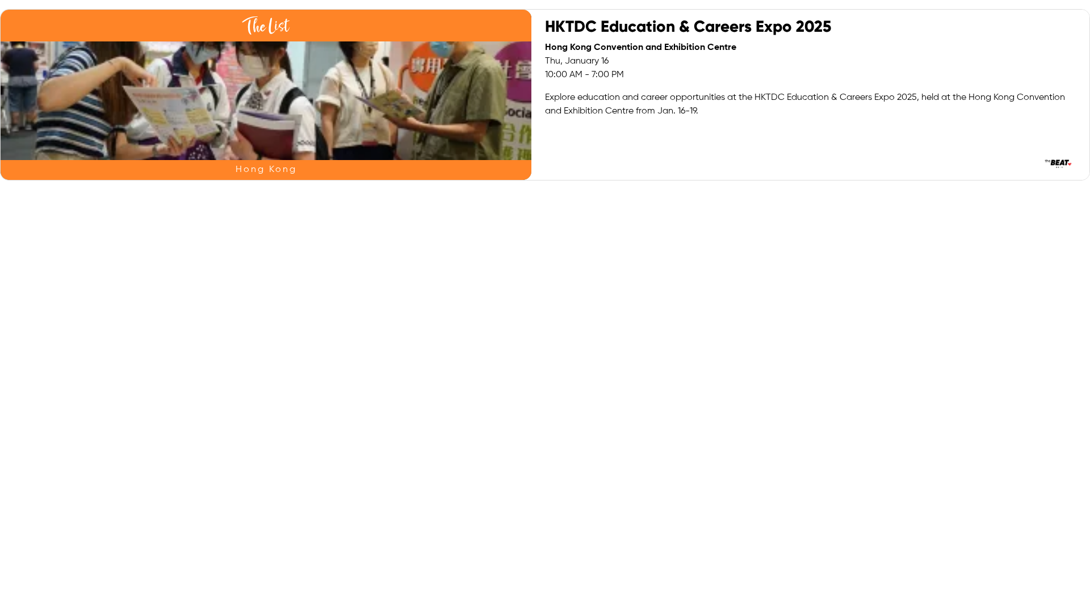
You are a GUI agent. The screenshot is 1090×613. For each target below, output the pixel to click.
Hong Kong (266, 169)
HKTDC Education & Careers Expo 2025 (688, 26)
